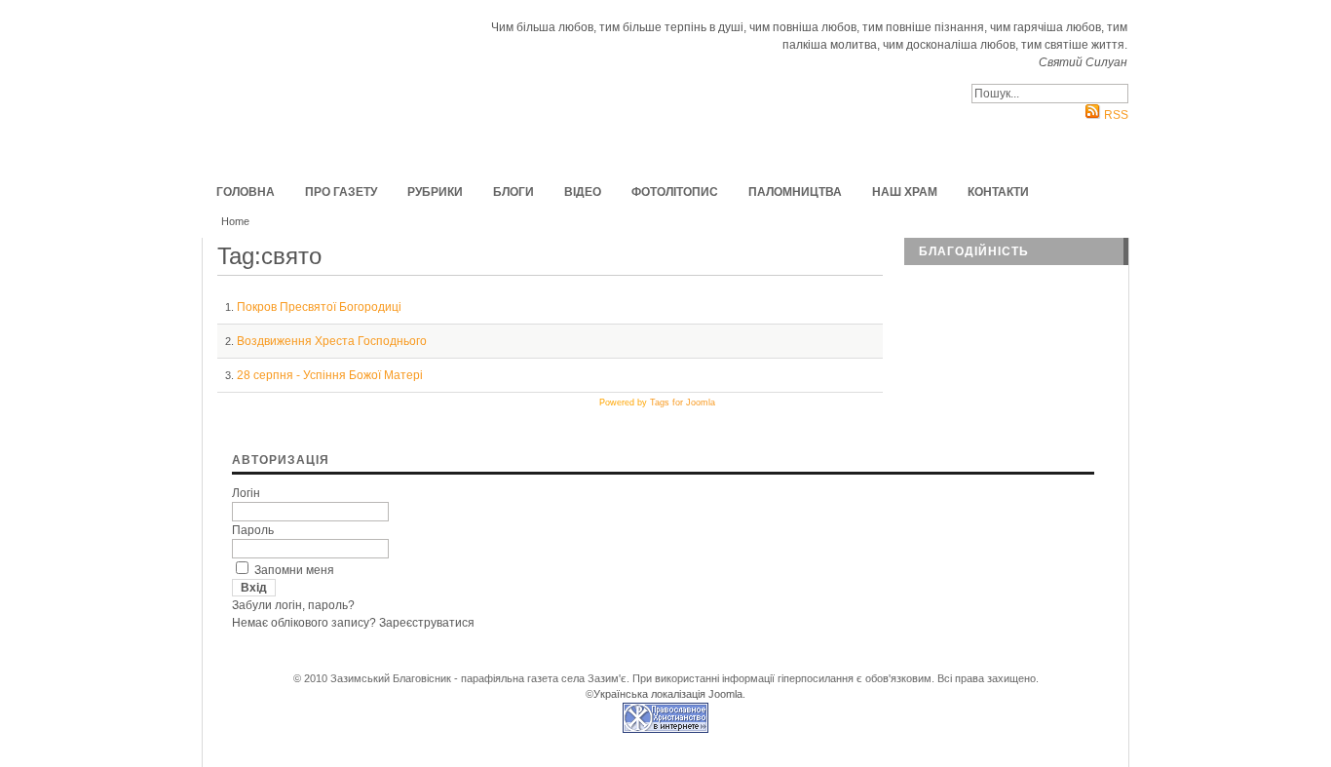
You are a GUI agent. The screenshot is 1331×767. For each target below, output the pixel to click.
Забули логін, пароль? (293, 605)
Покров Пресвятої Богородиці (319, 307)
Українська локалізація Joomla (667, 694)
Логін (246, 493)
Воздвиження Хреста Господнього (332, 341)
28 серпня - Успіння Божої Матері (330, 375)
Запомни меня (294, 570)
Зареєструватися (427, 623)
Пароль (253, 530)
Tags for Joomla (682, 402)
